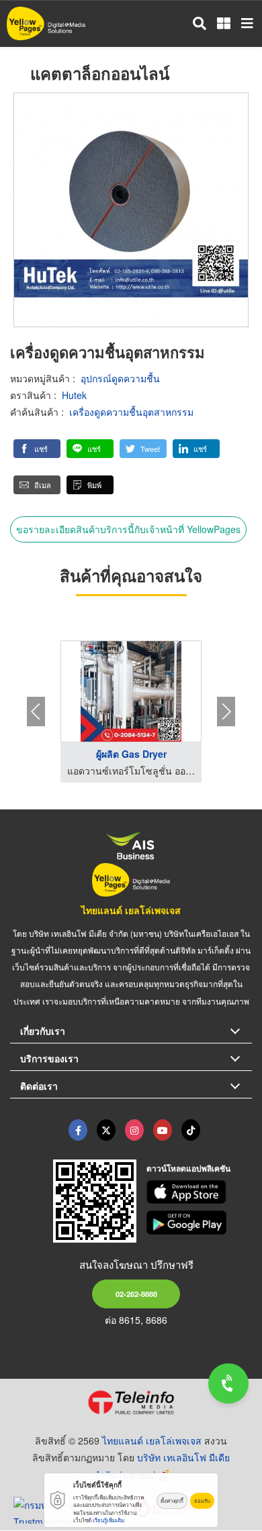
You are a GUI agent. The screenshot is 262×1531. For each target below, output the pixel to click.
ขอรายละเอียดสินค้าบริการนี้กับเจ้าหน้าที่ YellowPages (128, 529)
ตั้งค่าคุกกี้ (172, 1500)
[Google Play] (199, 1222)
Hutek (74, 395)
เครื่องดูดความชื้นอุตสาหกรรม (131, 411)
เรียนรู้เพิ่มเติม (108, 1520)
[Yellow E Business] (78, 1130)
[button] (36, 448)
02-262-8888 (136, 1293)
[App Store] (199, 1192)
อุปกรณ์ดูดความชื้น (120, 378)
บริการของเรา (49, 1058)
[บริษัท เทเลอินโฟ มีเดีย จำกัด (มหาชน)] (131, 1402)
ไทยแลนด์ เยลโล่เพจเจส (131, 910)
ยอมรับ (202, 1500)
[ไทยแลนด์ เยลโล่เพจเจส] (106, 1130)
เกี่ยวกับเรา (42, 1030)
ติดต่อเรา (39, 1085)
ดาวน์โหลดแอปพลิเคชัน (188, 1168)
